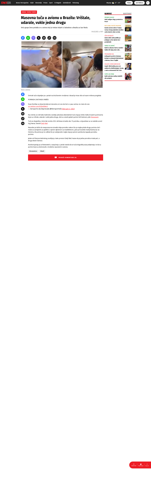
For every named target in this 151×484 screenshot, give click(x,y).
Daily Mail (44, 123)
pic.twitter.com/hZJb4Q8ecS (38, 106)
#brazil (42, 151)
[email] (44, 38)
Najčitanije (140, 465)
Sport (51, 3)
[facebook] (23, 38)
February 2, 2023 (68, 109)
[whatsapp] (28, 38)
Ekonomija (38, 3)
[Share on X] (39, 38)
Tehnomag (75, 3)
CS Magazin (57, 3)
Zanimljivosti (67, 3)
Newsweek (94, 117)
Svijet (32, 3)
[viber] (33, 38)
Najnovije (134, 465)
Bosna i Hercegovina (22, 3)
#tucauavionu (33, 151)
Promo (45, 3)
